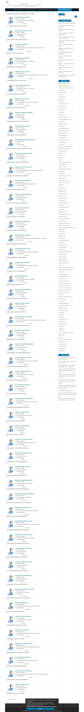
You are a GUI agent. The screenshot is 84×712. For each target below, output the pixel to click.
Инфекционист (61, 151)
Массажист (60, 178)
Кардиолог (60, 153)
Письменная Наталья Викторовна (24, 534)
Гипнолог (60, 121)
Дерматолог (61, 133)
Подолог (60, 231)
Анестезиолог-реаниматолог (64, 87)
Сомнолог (60, 272)
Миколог (60, 184)
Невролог (60, 189)
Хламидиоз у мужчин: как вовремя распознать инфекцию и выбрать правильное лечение (67, 376)
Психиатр (60, 238)
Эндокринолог (61, 344)
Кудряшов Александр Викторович (24, 643)
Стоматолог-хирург (62, 292)
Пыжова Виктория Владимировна (24, 480)
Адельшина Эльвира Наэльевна (23, 453)
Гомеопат (60, 126)
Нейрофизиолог (61, 193)
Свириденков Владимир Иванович (24, 398)
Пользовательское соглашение (56, 711)
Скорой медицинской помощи (64, 269)
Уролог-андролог (62, 319)
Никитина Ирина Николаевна (22, 384)
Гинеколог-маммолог (62, 117)
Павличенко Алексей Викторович (24, 439)
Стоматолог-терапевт (63, 290)
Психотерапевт (61, 245)
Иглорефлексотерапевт (63, 148)
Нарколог (60, 187)
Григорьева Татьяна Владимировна (24, 344)
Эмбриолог (60, 341)
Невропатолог (61, 191)
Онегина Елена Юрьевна (21, 44)
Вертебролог (61, 97)
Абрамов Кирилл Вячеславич (22, 17)
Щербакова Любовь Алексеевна (23, 167)
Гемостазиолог (61, 108)
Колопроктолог (61, 164)
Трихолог (60, 312)
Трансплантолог (61, 308)
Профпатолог (61, 235)
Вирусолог (60, 101)
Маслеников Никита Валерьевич (23, 670)
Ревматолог (61, 256)
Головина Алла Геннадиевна (22, 262)
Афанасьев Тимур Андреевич (22, 126)
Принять (40, 708)
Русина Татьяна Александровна (23, 194)
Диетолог (60, 144)
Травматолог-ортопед (63, 305)
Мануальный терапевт (63, 175)
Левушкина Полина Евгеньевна (23, 575)
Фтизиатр (60, 330)
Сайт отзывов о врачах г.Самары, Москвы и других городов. (33, 711)
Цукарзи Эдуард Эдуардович (22, 180)
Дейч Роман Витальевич (21, 276)
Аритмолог (60, 90)
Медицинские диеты (31, 9)
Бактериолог (61, 92)
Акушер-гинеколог (62, 83)
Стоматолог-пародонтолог (64, 287)
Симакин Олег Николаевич (22, 684)
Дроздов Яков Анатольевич (22, 330)
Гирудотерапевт (61, 124)
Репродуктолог (61, 260)
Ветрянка (60, 99)
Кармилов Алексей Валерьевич (23, 507)
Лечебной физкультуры (63, 169)
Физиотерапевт (61, 323)
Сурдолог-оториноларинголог (64, 296)
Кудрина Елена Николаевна (22, 99)
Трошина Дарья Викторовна (22, 85)
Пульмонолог (61, 247)
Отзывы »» (24, 23)
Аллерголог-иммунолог (63, 85)
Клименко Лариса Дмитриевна (23, 371)
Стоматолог (61, 278)
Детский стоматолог (62, 139)
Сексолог (60, 265)
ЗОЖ (55, 9)
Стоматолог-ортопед (63, 285)
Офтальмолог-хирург (62, 218)
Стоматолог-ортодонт (63, 283)
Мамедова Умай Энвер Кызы (22, 58)
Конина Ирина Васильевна (22, 602)
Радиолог (60, 249)
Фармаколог (61, 321)
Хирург (59, 335)
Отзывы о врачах (24, 4)
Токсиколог (60, 301)
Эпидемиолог (61, 348)
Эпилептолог (61, 350)
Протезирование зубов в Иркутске (65, 390)
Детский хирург (61, 142)
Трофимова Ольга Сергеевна (22, 71)
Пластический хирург (62, 225)
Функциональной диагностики (64, 332)
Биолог (59, 94)
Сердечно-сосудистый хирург (64, 267)
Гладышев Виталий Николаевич (23, 562)
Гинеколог (60, 115)
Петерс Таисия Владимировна (23, 657)
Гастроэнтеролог (62, 103)
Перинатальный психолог (63, 223)
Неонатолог (61, 198)
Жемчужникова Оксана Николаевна (24, 589)
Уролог (59, 317)
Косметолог (61, 166)
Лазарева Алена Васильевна (22, 221)
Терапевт (60, 299)
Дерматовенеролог (62, 128)
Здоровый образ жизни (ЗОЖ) (64, 146)
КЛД (59, 160)
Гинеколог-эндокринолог (63, 119)
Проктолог (60, 233)
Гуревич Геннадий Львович (22, 412)
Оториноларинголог (62, 214)
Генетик (60, 110)
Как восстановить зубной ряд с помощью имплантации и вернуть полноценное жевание (67, 370)
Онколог (60, 205)
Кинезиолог (60, 157)
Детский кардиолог (62, 135)
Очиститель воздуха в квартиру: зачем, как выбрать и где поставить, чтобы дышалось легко (67, 394)
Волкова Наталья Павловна (22, 425)
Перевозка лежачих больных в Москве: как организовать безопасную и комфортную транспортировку (67, 387)
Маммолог (60, 173)
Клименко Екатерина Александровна (24, 493)
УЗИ (59, 314)
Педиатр (60, 220)
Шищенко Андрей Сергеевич (22, 466)
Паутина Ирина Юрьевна (70, 23)
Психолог (60, 242)
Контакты (47, 711)
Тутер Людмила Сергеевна (22, 207)
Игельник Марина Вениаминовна (23, 316)
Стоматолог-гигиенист (63, 281)
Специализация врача (64, 9)
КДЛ (59, 155)
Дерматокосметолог (62, 130)
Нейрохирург (61, 196)
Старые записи (12, 699)
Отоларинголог (61, 211)
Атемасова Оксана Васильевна (23, 616)
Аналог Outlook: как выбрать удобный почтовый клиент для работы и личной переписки (67, 381)
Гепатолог (60, 112)
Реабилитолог (61, 254)
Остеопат (60, 209)
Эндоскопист (61, 346)
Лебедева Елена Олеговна (22, 630)
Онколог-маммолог (62, 207)
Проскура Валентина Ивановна (23, 289)
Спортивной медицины (63, 276)
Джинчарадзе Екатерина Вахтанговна (25, 139)
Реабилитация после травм (45, 9)
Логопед (60, 171)
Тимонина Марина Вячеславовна (23, 521)
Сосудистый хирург (62, 274)
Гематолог (60, 106)
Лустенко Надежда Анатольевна (23, 357)
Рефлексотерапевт (62, 262)
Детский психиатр (62, 137)
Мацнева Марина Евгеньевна (22, 235)
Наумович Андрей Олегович (22, 303)
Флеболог (60, 326)
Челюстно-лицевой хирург (63, 339)
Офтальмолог (61, 216)
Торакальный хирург (62, 303)
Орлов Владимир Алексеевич (23, 248)
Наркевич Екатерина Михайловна (24, 112)
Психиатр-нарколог (62, 240)
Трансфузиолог (61, 310)
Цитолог (60, 337)
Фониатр (60, 328)
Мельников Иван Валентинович (23, 30)
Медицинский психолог (63, 182)
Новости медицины (18, 9)
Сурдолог (60, 294)
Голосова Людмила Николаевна (23, 548)
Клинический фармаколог (63, 162)
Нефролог (60, 200)
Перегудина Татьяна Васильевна (23, 153)
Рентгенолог (61, 258)
